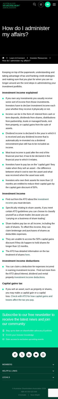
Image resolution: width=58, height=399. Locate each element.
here (27, 255)
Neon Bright (35, 395)
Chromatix (22, 395)
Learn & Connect (17, 58)
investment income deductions (29, 277)
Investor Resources (38, 58)
